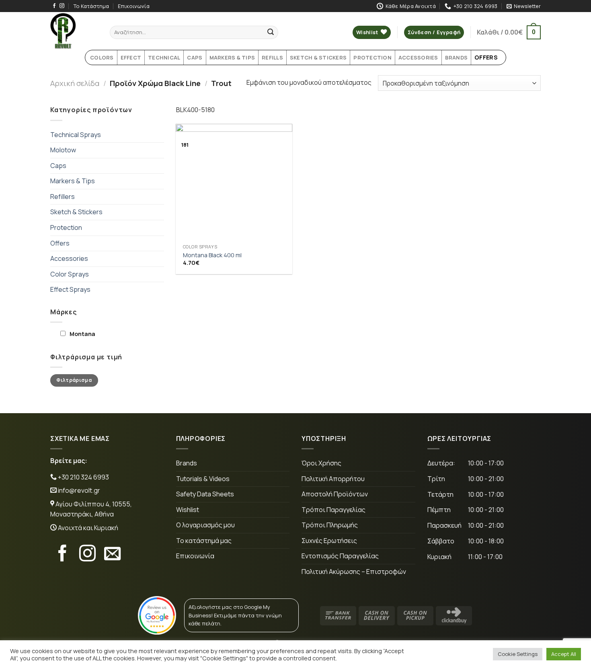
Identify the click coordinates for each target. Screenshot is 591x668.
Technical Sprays (75, 134)
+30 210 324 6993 (83, 477)
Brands (186, 463)
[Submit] (270, 32)
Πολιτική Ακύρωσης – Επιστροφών (354, 571)
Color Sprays (69, 274)
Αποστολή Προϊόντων (335, 494)
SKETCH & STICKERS (318, 57)
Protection (66, 227)
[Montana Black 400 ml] (234, 182)
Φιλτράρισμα (74, 380)
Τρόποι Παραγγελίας (333, 509)
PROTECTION (372, 57)
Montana (82, 334)
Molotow (63, 149)
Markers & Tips (72, 180)
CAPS (194, 57)
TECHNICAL (164, 57)
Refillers (62, 196)
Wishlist (187, 509)
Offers (60, 243)
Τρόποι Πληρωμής (330, 524)
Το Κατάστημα (91, 6)
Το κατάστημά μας (204, 540)
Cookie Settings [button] (518, 654)
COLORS (102, 57)
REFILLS (272, 57)
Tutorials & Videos (203, 478)
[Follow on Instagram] (62, 6)
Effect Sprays (70, 289)
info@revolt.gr (79, 490)
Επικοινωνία (134, 6)
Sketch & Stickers (76, 211)
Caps (58, 165)
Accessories (69, 258)
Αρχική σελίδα (74, 83)
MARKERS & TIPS (232, 57)
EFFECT (131, 57)
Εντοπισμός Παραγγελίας (340, 555)
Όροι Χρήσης (321, 463)
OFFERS (486, 57)
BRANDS (456, 57)
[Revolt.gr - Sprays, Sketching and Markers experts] (74, 31)
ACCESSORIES (418, 57)
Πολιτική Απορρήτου (333, 478)
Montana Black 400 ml (212, 255)
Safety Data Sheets (205, 494)
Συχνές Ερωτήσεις (329, 540)
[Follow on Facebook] (54, 6)
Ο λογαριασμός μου (205, 524)
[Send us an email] (112, 554)
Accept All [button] (563, 654)
